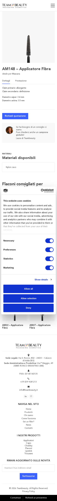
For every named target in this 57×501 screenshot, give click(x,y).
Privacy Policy (28, 491)
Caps (28, 443)
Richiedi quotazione (15, 116)
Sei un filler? (28, 422)
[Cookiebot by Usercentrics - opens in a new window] (41, 191)
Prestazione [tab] (21, 81)
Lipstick (28, 451)
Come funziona (28, 419)
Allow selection (28, 298)
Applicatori (28, 440)
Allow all (28, 289)
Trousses (28, 454)
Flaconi (28, 448)
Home (28, 409)
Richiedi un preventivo (36, 498)
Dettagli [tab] (6, 81)
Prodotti (29, 412)
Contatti (29, 428)
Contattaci (15, 498)
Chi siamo (28, 415)
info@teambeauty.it (28, 390)
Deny (28, 308)
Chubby (28, 446)
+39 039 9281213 (28, 382)
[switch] (49, 249)
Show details (41, 279)
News (28, 425)
